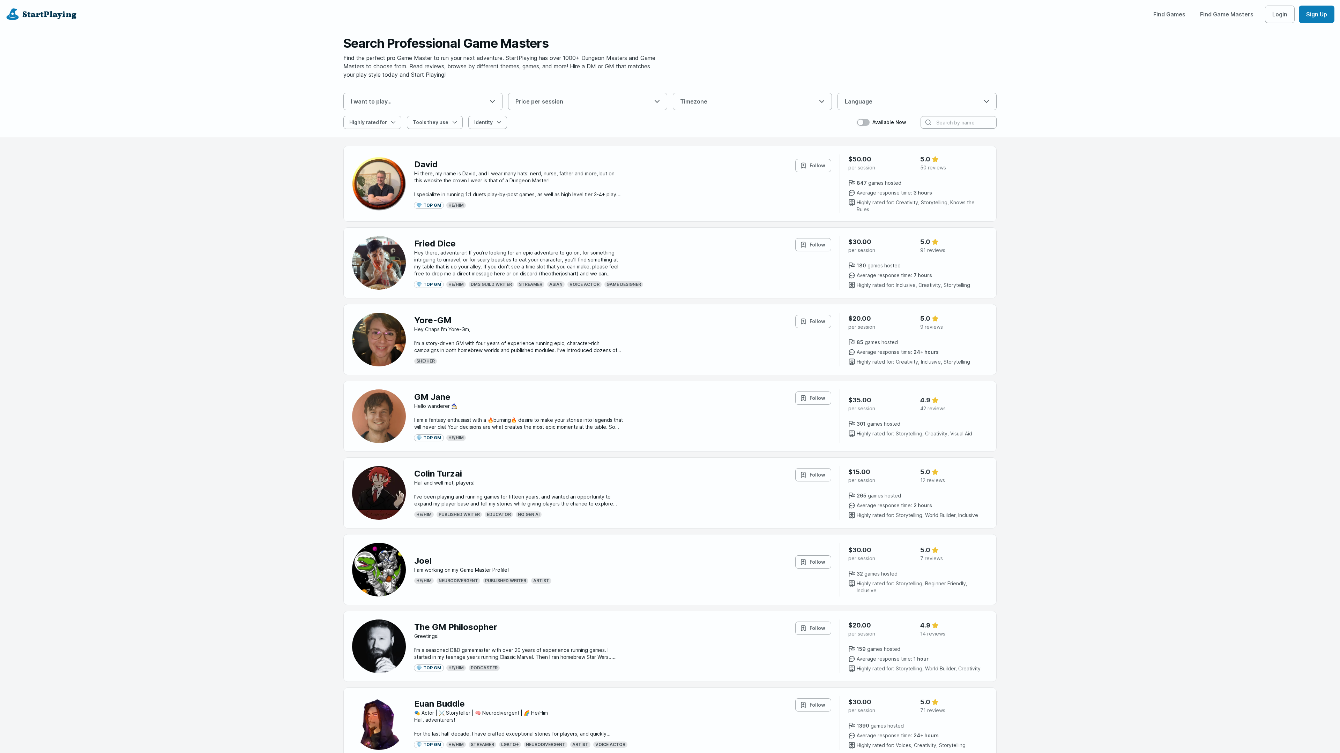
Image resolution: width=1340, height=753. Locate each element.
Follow (817, 165)
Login (1279, 14)
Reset (526, 122)
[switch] (863, 122)
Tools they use (430, 122)
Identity (483, 122)
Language (858, 101)
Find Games (1169, 14)
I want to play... (371, 101)
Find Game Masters (1226, 14)
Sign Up (1316, 14)
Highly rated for (368, 122)
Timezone (693, 101)
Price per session (539, 101)
